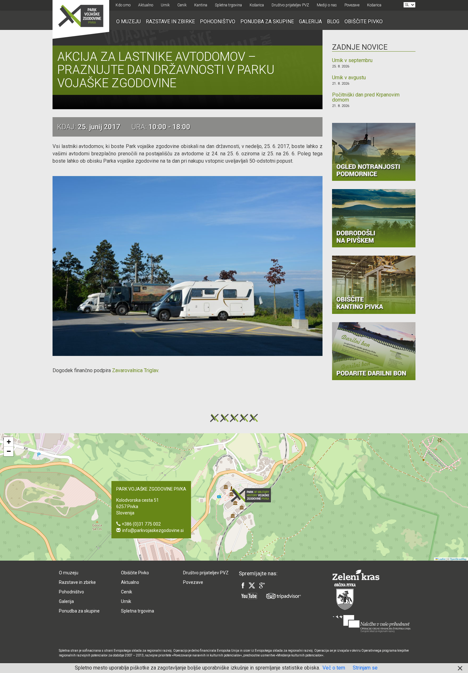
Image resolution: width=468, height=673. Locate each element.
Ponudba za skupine (267, 21)
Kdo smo (123, 5)
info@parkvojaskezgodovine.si (153, 530)
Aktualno (145, 5)
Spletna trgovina (228, 5)
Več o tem (334, 668)
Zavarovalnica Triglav (135, 370)
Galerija (310, 21)
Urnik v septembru (352, 60)
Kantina (200, 5)
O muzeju (128, 21)
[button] (252, 495)
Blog (333, 21)
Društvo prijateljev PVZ (290, 5)
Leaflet (441, 559)
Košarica (257, 5)
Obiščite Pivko (363, 21)
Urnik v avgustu (349, 77)
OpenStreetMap (458, 559)
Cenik (182, 5)
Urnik (165, 5)
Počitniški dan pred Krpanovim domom (366, 97)
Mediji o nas (327, 5)
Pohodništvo (217, 21)
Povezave (351, 5)
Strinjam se (365, 668)
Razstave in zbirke (170, 21)
